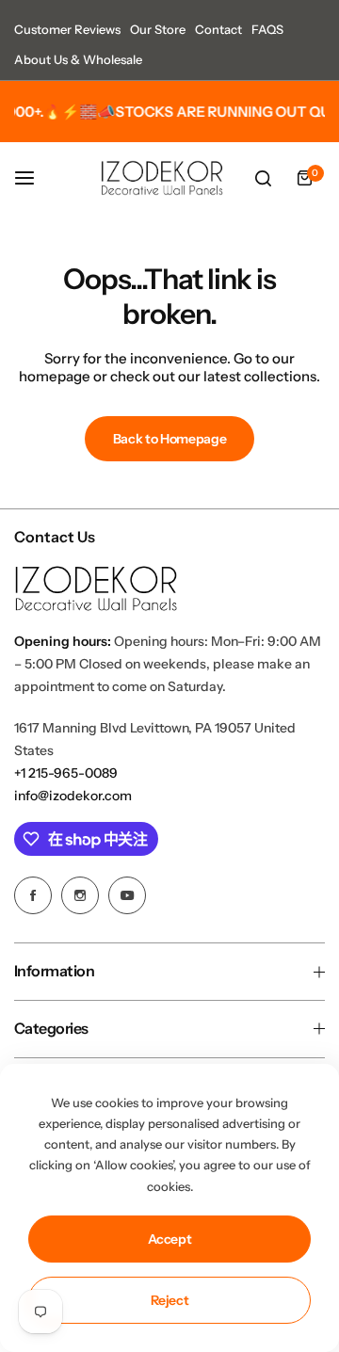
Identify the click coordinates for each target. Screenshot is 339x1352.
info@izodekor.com (73, 795)
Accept (170, 1239)
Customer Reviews (67, 29)
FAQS (267, 29)
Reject (170, 1300)
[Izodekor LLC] (162, 178)
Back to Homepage (170, 438)
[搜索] (262, 178)
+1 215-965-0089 (66, 773)
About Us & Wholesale (78, 59)
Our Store (158, 29)
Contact (218, 29)
